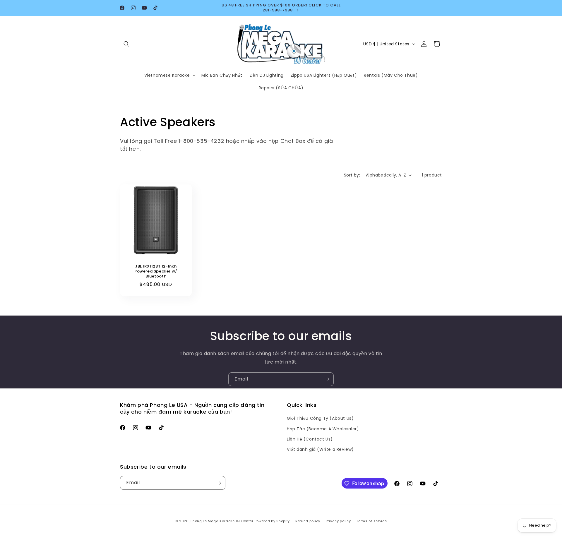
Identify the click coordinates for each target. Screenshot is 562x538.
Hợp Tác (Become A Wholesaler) (323, 429)
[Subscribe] (327, 379)
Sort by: (352, 175)
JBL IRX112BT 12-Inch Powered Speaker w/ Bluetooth (155, 271)
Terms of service (371, 520)
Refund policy (307, 520)
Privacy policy (338, 520)
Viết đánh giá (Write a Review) (320, 449)
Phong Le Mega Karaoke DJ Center (222, 521)
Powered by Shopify (272, 521)
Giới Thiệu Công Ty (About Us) (320, 418)
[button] (126, 43)
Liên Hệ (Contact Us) (310, 439)
